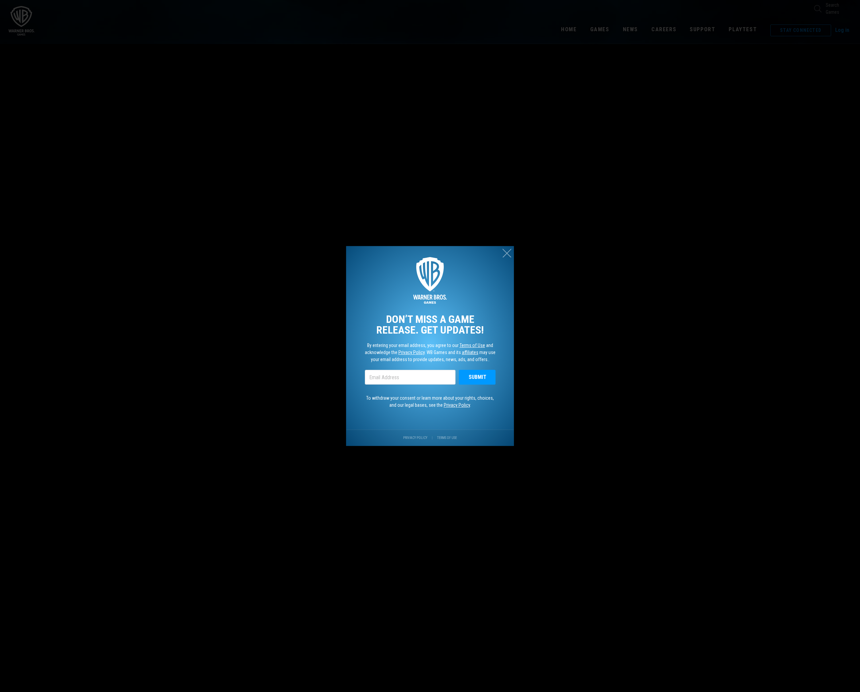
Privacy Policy (411, 352)
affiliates (470, 352)
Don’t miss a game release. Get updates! (430, 324)
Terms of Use (472, 345)
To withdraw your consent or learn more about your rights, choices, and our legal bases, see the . (430, 401)
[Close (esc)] (507, 253)
